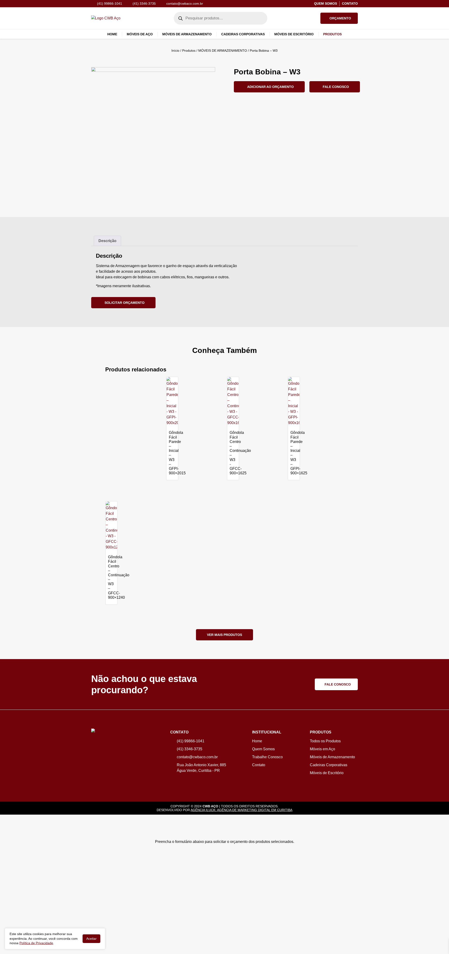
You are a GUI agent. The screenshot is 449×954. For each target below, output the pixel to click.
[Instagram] (172, 780)
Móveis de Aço (140, 34)
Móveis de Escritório (294, 34)
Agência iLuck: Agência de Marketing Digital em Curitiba (241, 810)
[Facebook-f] (179, 780)
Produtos (189, 50)
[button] (339, 18)
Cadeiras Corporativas (243, 34)
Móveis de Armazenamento (187, 34)
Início (175, 50)
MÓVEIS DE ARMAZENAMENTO (222, 50)
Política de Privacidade (36, 943)
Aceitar (91, 938)
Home (112, 34)
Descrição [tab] (107, 241)
